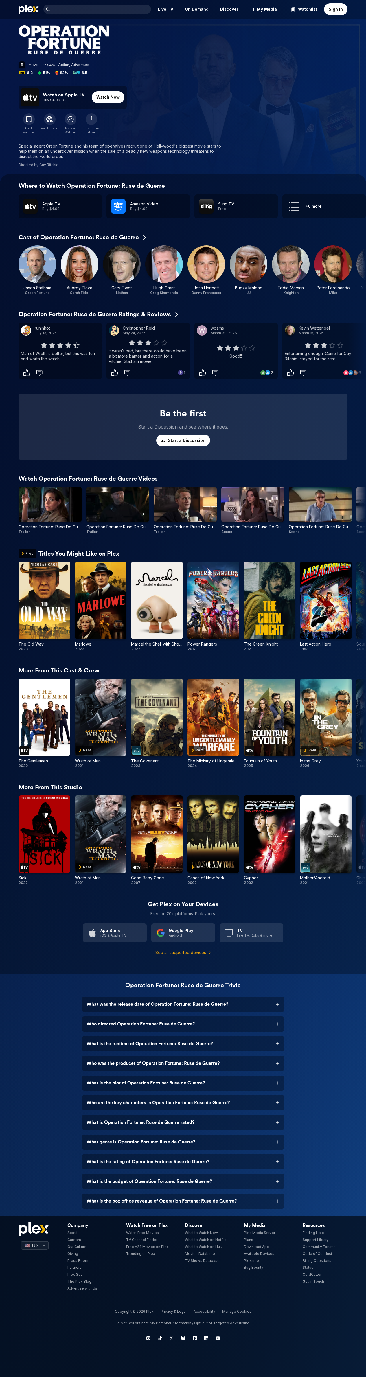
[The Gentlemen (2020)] (44, 723)
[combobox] (101, 9)
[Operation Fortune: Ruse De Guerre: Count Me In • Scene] (252, 510)
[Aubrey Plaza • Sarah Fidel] (79, 270)
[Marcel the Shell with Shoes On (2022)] (157, 606)
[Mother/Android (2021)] (326, 840)
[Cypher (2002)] (270, 840)
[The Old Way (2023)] (44, 606)
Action (63, 64)
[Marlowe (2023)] (101, 606)
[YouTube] (218, 1338)
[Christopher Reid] (114, 330)
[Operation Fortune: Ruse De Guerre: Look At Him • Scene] (320, 510)
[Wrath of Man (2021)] (101, 723)
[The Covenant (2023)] (157, 723)
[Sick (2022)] (44, 840)
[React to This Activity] (26, 372)
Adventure (80, 64)
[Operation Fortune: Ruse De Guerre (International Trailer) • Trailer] (185, 510)
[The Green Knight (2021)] (270, 606)
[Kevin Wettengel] (290, 330)
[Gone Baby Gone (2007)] (157, 840)
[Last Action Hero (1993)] (326, 606)
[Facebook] (195, 1338)
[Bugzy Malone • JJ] (248, 270)
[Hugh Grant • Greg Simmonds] (164, 270)
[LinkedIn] (206, 1338)
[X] (171, 1338)
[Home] (29, 9)
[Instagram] (148, 1338)
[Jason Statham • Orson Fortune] (37, 270)
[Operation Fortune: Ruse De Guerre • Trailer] (50, 510)
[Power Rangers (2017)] (213, 606)
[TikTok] (160, 1338)
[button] (91, 123)
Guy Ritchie (48, 165)
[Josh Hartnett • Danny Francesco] (206, 270)
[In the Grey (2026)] (326, 723)
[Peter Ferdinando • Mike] (333, 270)
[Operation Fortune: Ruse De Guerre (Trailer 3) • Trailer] (117, 510)
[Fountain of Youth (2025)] (270, 723)
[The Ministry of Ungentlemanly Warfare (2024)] (213, 723)
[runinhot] (26, 330)
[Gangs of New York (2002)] (213, 840)
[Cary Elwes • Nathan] (122, 270)
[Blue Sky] (183, 1338)
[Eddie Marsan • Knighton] (291, 270)
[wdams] (202, 330)
